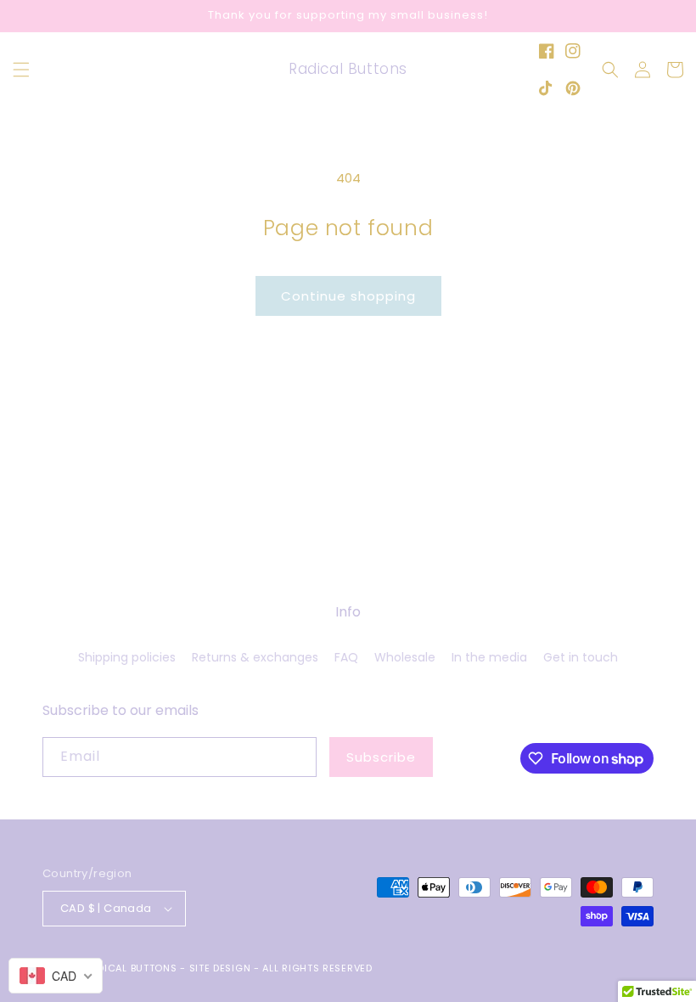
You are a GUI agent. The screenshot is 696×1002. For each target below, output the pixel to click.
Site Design (220, 968)
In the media (489, 657)
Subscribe (381, 757)
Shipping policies (127, 657)
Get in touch (580, 657)
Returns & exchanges (255, 657)
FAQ (346, 657)
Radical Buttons (131, 968)
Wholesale (404, 657)
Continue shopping (348, 296)
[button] (21, 69)
